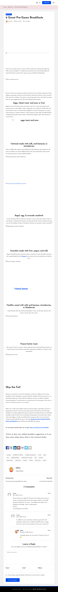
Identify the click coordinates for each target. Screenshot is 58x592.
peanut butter (10, 460)
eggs (45, 454)
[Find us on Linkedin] (15, 447)
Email (24, 568)
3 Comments (27, 21)
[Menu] (53, 2)
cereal (39, 454)
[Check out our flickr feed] (22, 447)
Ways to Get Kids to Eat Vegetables (39, 427)
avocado (8, 454)
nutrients (41, 457)
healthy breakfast (15, 457)
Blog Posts (8, 14)
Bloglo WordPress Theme (39, 589)
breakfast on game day (31, 454)
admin (18, 468)
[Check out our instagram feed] (18, 447)
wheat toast (38, 460)
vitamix (31, 460)
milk (35, 457)
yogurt (44, 460)
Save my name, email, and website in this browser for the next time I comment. (26, 575)
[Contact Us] (30, 447)
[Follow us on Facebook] (7, 447)
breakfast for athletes (18, 454)
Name (8, 568)
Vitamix (24, 256)
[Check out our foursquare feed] (26, 447)
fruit (8, 457)
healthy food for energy (27, 457)
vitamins (25, 460)
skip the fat (18, 460)
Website (40, 568)
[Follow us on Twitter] (11, 447)
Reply (49, 493)
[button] (46, 2)
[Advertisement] (29, 39)
